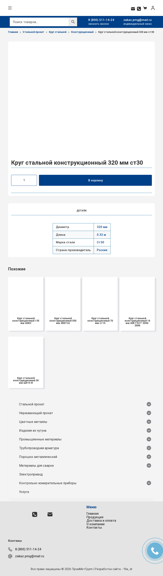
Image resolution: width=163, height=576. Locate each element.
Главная (92, 513)
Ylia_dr (127, 569)
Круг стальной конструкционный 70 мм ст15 (100, 321)
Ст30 (100, 242)
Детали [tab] (81, 210)
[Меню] (10, 8)
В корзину (95, 180)
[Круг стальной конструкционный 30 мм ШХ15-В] (25, 354)
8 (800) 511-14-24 (101, 20)
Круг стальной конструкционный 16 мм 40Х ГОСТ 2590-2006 (137, 322)
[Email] (133, 9)
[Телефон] (139, 9)
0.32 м (101, 235)
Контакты (94, 527)
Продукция (94, 517)
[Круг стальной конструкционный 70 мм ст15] (100, 294)
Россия (102, 250)
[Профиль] (153, 8)
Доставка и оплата (101, 520)
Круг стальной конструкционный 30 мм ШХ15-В (26, 380)
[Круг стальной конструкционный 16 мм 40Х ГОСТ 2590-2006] (137, 294)
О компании (95, 524)
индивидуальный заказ (137, 23)
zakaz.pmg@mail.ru (137, 20)
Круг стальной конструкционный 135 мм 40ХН (25, 321)
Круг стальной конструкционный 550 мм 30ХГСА (62, 321)
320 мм (102, 227)
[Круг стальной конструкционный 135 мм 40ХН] (25, 294)
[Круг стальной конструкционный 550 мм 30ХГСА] (63, 294)
